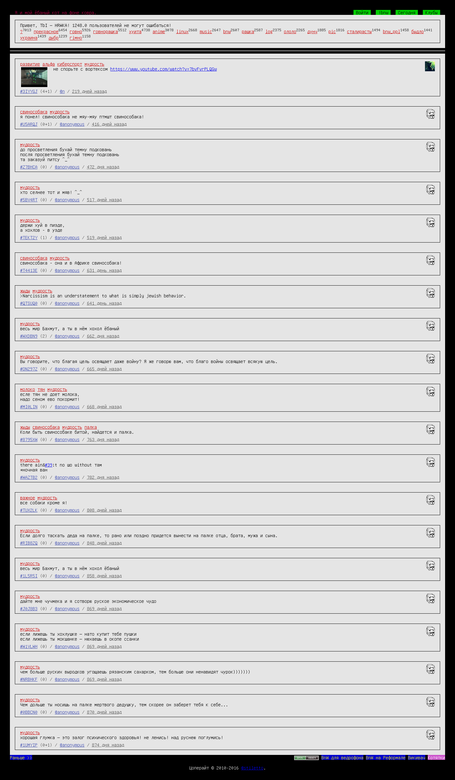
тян (41, 389)
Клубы (431, 12)
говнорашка (105, 31)
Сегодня (406, 12)
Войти (362, 12)
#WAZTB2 (28, 477)
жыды (25, 290)
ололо (290, 31)
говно (76, 31)
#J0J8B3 (28, 608)
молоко (27, 389)
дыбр (53, 37)
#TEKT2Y (28, 237)
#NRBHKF (28, 679)
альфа (48, 63)
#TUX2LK (28, 509)
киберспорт (69, 63)
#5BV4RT (28, 199)
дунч (312, 31)
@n (62, 91)
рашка (248, 31)
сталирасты (359, 31)
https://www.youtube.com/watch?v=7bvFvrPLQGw (163, 68)
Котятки (436, 757)
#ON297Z (28, 368)
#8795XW (28, 439)
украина (28, 37)
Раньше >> (21, 757)
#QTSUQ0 (28, 302)
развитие (30, 63)
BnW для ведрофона (342, 757)
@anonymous (72, 123)
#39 (48, 464)
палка (90, 426)
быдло (417, 31)
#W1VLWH (28, 646)
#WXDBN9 (28, 335)
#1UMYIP (28, 744)
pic (332, 31)
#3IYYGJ (28, 91)
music (206, 31)
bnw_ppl (391, 31)
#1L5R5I (28, 575)
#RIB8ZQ (28, 542)
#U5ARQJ (28, 123)
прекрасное (46, 31)
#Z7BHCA (28, 166)
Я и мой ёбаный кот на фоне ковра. (56, 12)
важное (27, 497)
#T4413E (28, 270)
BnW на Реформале (385, 757)
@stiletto (252, 767)
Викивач (416, 757)
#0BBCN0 (28, 711)
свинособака (33, 111)
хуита (135, 31)
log (269, 31)
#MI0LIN (28, 406)
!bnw (383, 12)
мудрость (94, 63)
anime (159, 31)
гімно (76, 37)
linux (182, 31)
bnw (227, 31)
